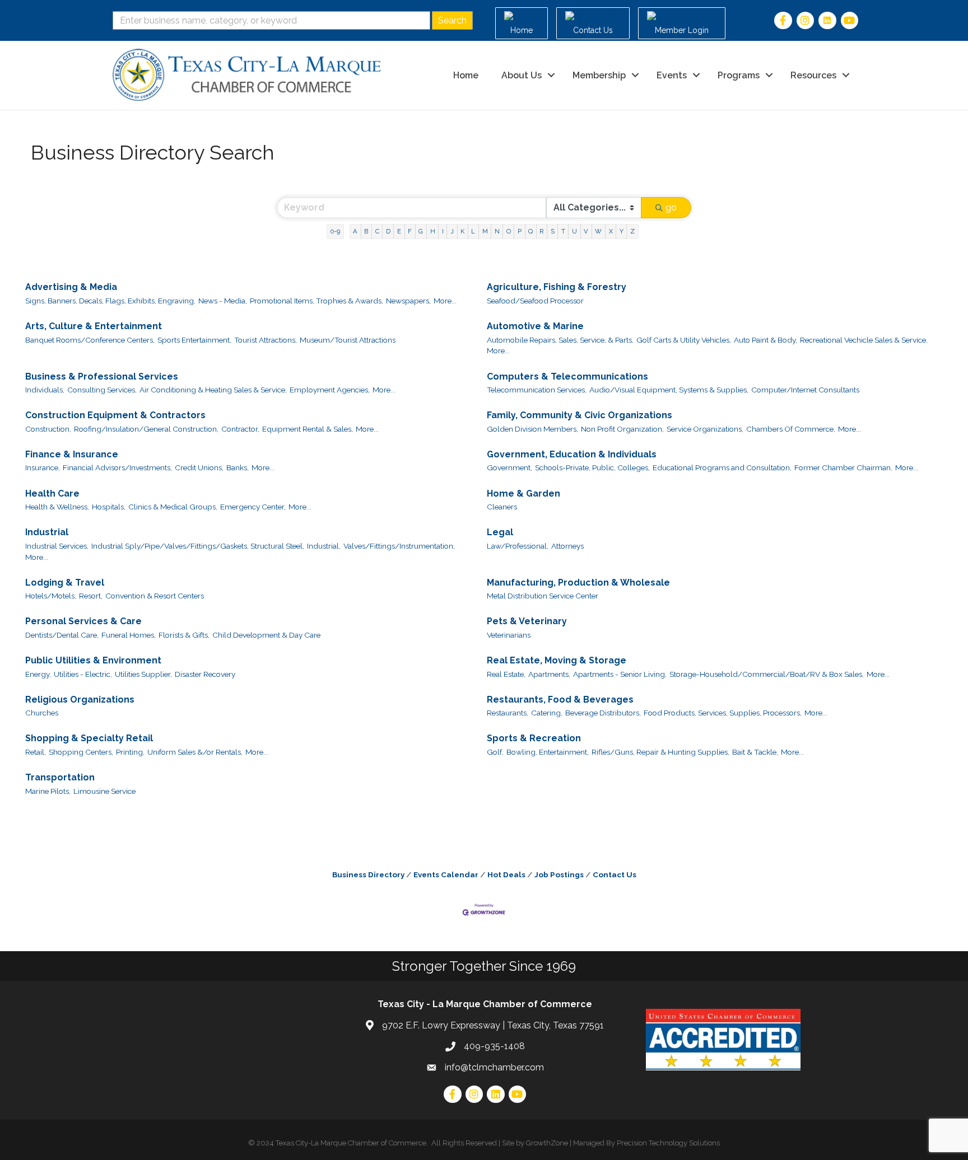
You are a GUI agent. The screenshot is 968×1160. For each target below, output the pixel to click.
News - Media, (222, 300)
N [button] (497, 231)
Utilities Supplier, (143, 674)
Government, (509, 467)
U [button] (574, 231)
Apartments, (549, 674)
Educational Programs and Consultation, (722, 467)
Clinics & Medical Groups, (172, 506)
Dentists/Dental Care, (62, 634)
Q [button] (530, 231)
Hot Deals (506, 874)
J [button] (452, 231)
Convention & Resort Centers (154, 595)
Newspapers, (408, 300)
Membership (599, 75)
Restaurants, (507, 712)
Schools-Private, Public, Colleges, (592, 467)
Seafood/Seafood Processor (535, 300)
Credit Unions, (199, 467)
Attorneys (567, 545)
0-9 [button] (335, 231)
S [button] (553, 231)
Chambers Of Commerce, (790, 428)
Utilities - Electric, (83, 674)
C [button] (377, 231)
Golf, (495, 751)
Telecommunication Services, (537, 389)
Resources (813, 75)
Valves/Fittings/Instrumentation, (399, 545)
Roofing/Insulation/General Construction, (146, 428)
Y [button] (621, 231)
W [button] (598, 231)
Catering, (546, 712)
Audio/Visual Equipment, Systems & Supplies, (668, 389)
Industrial (46, 532)
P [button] (520, 231)
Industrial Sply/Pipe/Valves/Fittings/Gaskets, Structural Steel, (197, 545)
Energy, (38, 674)
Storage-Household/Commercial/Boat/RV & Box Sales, (766, 674)
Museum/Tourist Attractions (347, 339)
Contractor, (240, 428)
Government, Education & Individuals (572, 454)
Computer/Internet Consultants (805, 389)
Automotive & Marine (535, 326)
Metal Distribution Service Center (542, 595)
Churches (41, 712)
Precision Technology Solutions (668, 1143)
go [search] (671, 207)
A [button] (355, 231)
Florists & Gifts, (184, 634)
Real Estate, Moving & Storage (556, 660)
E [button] (399, 231)
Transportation (60, 777)
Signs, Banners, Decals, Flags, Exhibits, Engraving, (110, 300)
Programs (739, 75)
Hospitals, (108, 506)
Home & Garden (523, 493)
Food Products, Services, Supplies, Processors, (723, 712)
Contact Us (614, 874)
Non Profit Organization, (622, 428)
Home (465, 75)
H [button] (432, 231)
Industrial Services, (57, 545)
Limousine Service (104, 791)
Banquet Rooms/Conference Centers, (90, 339)
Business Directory (368, 874)
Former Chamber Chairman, (843, 467)
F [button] (410, 231)
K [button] (462, 231)
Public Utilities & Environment (93, 660)
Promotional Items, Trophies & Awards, (316, 300)
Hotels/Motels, (50, 595)
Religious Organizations (79, 699)
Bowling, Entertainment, (547, 751)
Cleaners (502, 506)
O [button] (508, 231)
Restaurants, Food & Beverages (560, 699)
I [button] (443, 231)
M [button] (485, 231)
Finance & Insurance (71, 454)
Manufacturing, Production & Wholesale (578, 582)
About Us (521, 75)
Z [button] (632, 231)
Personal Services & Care (83, 621)
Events (672, 75)
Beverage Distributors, (603, 712)
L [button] (473, 231)
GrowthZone (547, 1143)
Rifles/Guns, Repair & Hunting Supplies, (660, 751)
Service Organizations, (705, 428)
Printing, (130, 751)
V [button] (586, 231)
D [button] (388, 231)
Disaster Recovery (205, 674)
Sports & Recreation (534, 738)
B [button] (366, 231)
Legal (500, 532)
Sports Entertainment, (194, 339)
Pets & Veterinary (527, 621)
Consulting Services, (102, 389)
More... (445, 300)
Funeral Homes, (128, 634)
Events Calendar (445, 874)
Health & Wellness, (57, 506)
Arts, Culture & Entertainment (93, 326)
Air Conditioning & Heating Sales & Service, (213, 389)
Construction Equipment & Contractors (115, 415)
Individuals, (44, 389)
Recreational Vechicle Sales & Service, (864, 339)
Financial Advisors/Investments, (117, 467)
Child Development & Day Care (266, 634)
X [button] (611, 231)
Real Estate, (506, 674)
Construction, (48, 428)
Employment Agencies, (330, 389)
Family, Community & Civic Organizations (579, 415)
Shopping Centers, (81, 751)
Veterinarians (508, 634)
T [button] (563, 231)
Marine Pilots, (48, 791)
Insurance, (42, 467)
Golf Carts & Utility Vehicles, (683, 339)
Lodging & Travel (64, 582)
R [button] (541, 231)
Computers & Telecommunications (567, 376)
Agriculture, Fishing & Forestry (556, 287)
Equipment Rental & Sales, (307, 428)
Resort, (91, 595)
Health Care (52, 493)
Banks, (237, 467)
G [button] (420, 231)
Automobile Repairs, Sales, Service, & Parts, (560, 339)
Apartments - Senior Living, (620, 674)
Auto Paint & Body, (765, 339)
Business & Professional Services (101, 376)
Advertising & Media (71, 287)
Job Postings (559, 874)
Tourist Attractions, (265, 339)
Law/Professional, (517, 545)
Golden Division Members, (532, 428)
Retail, (35, 751)
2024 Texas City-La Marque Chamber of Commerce (341, 1143)
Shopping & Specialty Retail (89, 738)
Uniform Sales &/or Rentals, (195, 751)
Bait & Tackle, (755, 751)
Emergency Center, (253, 506)
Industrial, (324, 545)
